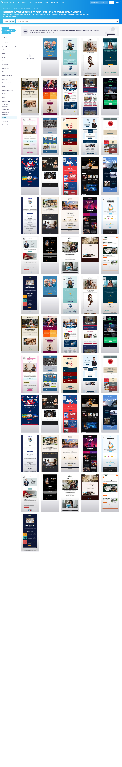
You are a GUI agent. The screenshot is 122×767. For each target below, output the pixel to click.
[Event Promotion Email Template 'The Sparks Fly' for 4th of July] (30, 176)
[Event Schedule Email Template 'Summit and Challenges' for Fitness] (50, 96)
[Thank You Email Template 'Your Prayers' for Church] (90, 255)
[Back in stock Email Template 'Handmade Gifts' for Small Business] (30, 96)
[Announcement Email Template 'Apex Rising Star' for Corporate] (30, 215)
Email (12, 21)
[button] (15, 37)
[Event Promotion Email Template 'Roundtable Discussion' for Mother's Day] (30, 136)
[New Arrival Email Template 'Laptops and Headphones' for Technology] (90, 176)
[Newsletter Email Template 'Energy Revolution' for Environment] (110, 176)
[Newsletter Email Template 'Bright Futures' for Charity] (70, 96)
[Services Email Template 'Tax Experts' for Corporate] (30, 255)
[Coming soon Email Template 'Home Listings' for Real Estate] (110, 255)
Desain (6, 21)
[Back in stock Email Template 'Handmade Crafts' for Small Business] (50, 176)
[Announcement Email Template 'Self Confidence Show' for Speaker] (50, 255)
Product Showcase (18, 8)
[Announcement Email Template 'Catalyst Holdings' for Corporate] (110, 57)
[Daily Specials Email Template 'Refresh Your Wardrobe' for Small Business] (90, 57)
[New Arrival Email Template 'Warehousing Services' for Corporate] (90, 96)
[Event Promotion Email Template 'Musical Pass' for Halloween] (90, 215)
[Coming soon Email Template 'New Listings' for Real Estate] (50, 215)
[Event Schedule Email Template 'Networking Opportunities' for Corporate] (30, 295)
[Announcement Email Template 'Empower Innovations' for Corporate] (70, 57)
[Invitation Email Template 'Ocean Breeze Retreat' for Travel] (70, 255)
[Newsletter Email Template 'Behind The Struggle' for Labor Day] (50, 136)
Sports (28, 8)
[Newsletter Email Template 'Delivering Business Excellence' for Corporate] (90, 136)
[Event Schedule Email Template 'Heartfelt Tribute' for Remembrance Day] (110, 136)
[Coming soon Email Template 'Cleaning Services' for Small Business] (110, 215)
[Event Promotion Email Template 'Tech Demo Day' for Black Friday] (110, 96)
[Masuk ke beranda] (7, 2)
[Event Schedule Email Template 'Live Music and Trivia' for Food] (70, 136)
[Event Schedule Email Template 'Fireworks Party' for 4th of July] (70, 176)
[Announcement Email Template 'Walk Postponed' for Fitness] (50, 57)
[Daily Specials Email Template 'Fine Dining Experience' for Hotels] (70, 215)
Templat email (6, 8)
